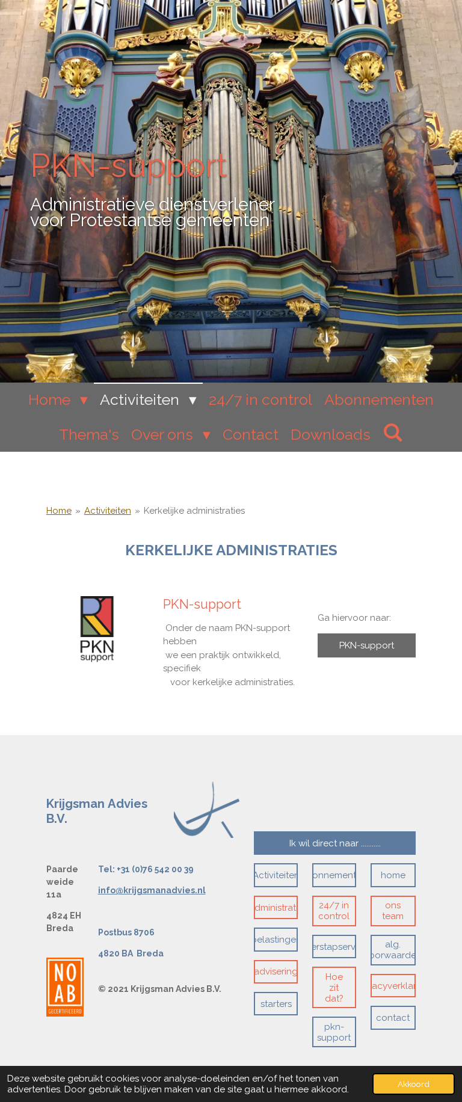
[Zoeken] (393, 432)
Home (59, 510)
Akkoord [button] (414, 1084)
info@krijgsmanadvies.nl (152, 890)
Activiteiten (107, 510)
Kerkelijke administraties (194, 510)
